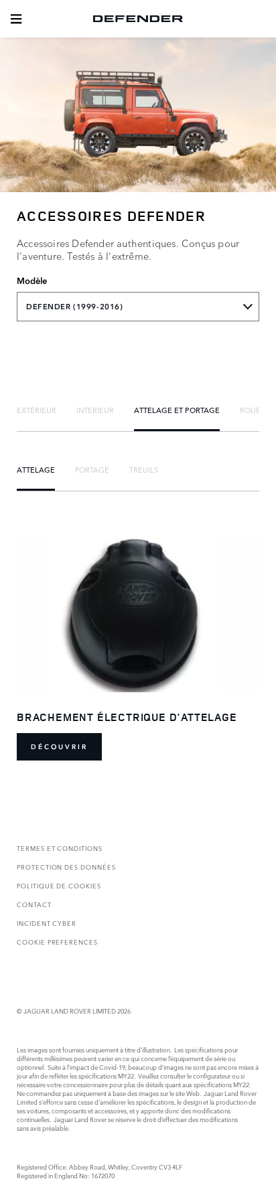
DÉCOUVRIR (59, 746)
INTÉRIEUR (95, 409)
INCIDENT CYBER (46, 923)
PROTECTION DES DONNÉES (66, 866)
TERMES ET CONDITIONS (59, 848)
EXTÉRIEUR (36, 409)
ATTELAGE (36, 469)
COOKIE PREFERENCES (57, 941)
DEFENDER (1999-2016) (74, 306)
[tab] (36, 409)
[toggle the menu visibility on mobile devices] (16, 18)
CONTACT (34, 904)
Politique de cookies (59, 885)
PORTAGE (92, 469)
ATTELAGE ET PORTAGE (177, 409)
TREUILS (143, 469)
